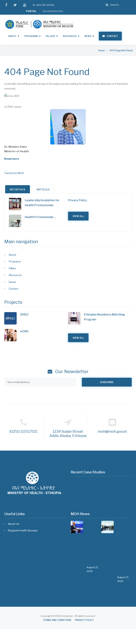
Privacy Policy (77, 200)
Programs (31, 36)
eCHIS (24, 331)
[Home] (39, 24)
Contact (112, 36)
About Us (13, 524)
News (87, 36)
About (12, 36)
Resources (70, 36)
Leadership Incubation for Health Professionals (42, 203)
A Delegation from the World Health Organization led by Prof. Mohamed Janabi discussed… (124, 547)
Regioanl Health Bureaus (23, 530)
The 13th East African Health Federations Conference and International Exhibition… (94, 542)
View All (78, 216)
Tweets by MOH (14, 173)
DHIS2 (24, 314)
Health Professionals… (40, 217)
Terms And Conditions (57, 620)
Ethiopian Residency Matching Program (104, 317)
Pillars (50, 36)
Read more (11, 158)
